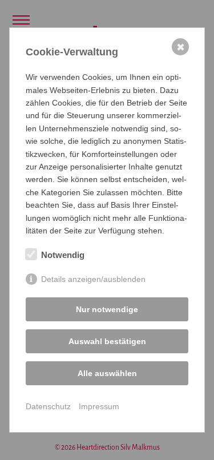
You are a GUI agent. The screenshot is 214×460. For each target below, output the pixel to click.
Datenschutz (48, 406)
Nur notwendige (107, 309)
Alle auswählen (107, 373)
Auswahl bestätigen (107, 341)
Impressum (99, 406)
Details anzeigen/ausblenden (93, 279)
